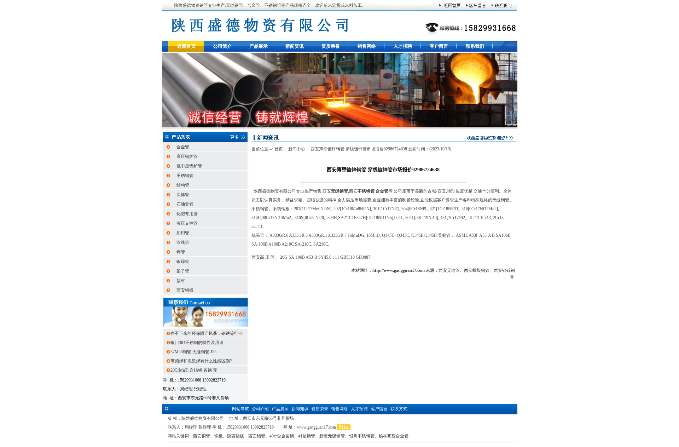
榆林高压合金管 (393, 436)
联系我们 (475, 46)
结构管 (182, 185)
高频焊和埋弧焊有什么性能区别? (201, 361)
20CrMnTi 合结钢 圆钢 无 (194, 370)
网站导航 (240, 408)
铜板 (218, 436)
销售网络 (367, 46)
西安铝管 (256, 436)
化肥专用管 (187, 213)
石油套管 (184, 204)
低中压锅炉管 (189, 166)
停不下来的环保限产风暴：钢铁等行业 (207, 333)
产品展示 (258, 46)
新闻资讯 (294, 46)
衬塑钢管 (306, 436)
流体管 (182, 194)
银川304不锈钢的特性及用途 (197, 342)
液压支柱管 (187, 223)
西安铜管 (201, 436)
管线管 (182, 242)
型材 (180, 280)
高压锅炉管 (187, 156)
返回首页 (186, 46)
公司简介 (222, 46)
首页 (278, 149)
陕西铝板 (235, 436)
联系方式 (398, 408)
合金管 (182, 146)
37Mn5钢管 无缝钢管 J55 (193, 351)
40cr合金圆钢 (281, 436)
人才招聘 (403, 46)
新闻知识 (299, 408)
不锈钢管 (184, 175)
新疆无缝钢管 (332, 436)
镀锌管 (182, 261)
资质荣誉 (330, 46)
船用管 (182, 232)
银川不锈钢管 (362, 436)
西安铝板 (184, 290)
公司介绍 (260, 408)
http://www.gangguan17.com (398, 270)
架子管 (182, 271)
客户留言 (439, 46)
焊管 (180, 252)
